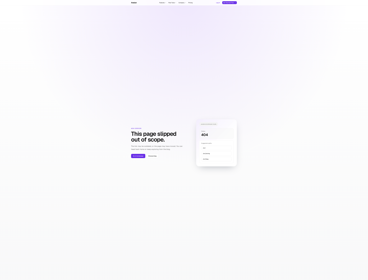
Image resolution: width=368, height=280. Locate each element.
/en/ (204, 148)
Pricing (190, 3)
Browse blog (152, 156)
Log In (218, 3)
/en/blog (205, 159)
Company (181, 3)
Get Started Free (228, 3)
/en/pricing (206, 153)
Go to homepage (138, 156)
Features (162, 3)
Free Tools (171, 3)
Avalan (134, 3)
